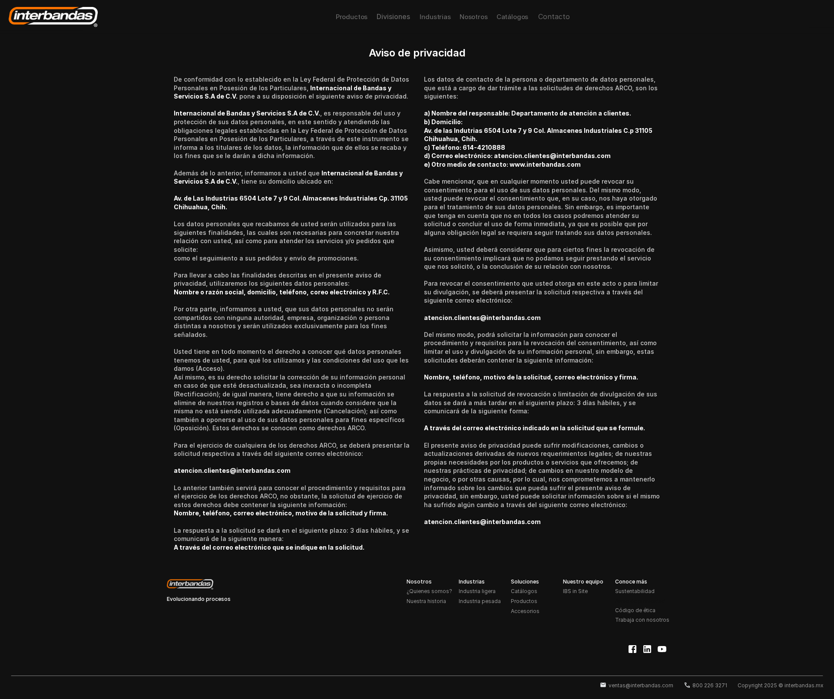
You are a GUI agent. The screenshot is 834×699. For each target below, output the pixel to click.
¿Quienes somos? (429, 591)
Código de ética (635, 610)
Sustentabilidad (635, 591)
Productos (524, 601)
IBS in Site (575, 591)
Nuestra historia (426, 601)
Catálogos (524, 591)
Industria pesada (480, 601)
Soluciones (525, 581)
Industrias (472, 581)
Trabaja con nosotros (642, 620)
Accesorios (525, 611)
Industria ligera (477, 591)
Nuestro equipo (583, 581)
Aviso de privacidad (640, 601)
